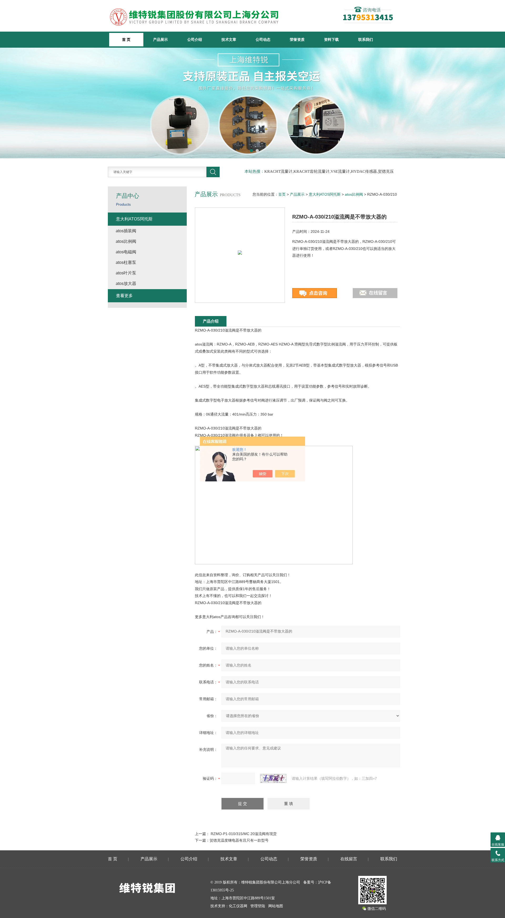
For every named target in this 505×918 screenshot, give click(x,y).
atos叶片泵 (126, 273)
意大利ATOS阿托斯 (325, 194)
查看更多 (124, 295)
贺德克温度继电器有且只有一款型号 (239, 840)
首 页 (112, 859)
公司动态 (263, 39)
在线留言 (348, 859)
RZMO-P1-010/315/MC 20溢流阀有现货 (244, 834)
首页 (282, 194)
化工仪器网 (238, 906)
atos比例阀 (354, 194)
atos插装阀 (126, 231)
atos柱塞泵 (126, 262)
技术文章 (228, 39)
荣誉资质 (297, 39)
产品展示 (160, 39)
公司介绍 (194, 39)
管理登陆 (257, 906)
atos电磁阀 (126, 252)
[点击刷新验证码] (273, 778)
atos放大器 (126, 283)
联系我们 (365, 39)
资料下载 (331, 39)
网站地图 (275, 906)
